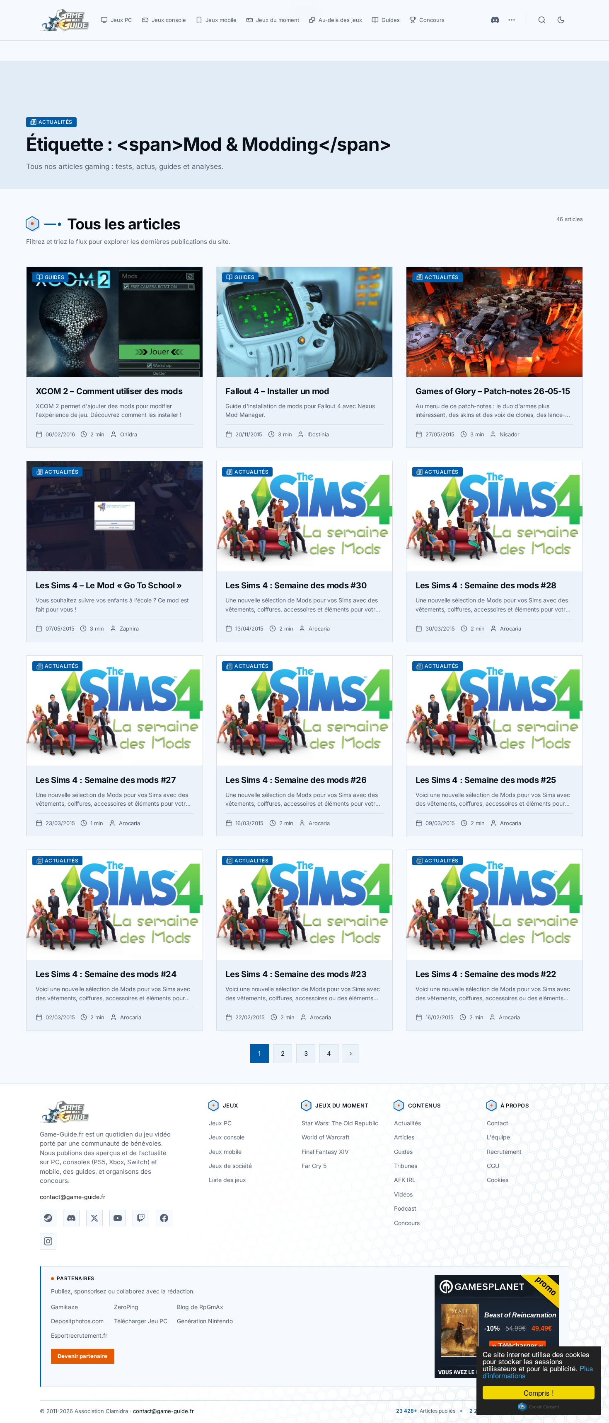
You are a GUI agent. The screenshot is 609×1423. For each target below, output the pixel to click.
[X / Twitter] (94, 1218)
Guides (403, 1151)
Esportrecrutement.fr (79, 1335)
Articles (404, 1137)
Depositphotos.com (77, 1320)
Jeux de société (230, 1165)
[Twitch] (141, 1218)
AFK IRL (405, 1179)
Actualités (407, 1123)
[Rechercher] (542, 20)
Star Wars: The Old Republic (340, 1123)
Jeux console (226, 1137)
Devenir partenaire (82, 1356)
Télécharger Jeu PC (140, 1320)
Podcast (405, 1208)
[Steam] (48, 1218)
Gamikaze (64, 1306)
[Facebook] (164, 1218)
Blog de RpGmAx (200, 1306)
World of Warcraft (326, 1137)
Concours (407, 1222)
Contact (497, 1123)
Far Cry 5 (314, 1165)
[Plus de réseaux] (511, 20)
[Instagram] (48, 1241)
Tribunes (405, 1165)
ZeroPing (126, 1306)
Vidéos (403, 1194)
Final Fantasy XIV (325, 1151)
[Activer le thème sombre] (561, 20)
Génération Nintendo (205, 1320)
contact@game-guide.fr (72, 1196)
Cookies (497, 1179)
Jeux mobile (225, 1151)
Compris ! (539, 1392)
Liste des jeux (227, 1179)
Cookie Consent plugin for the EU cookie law (538, 1406)
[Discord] (495, 19)
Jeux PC (220, 1123)
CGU (493, 1165)
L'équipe (498, 1137)
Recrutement (504, 1151)
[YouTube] (117, 1218)
